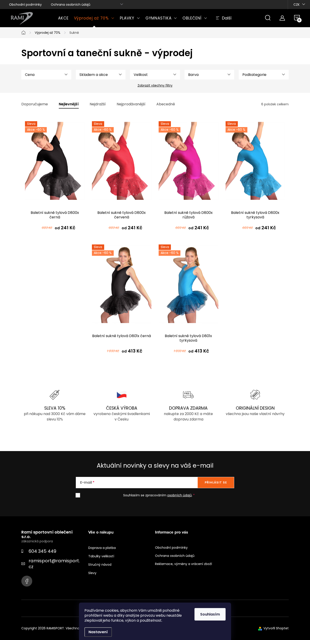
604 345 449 (42, 551)
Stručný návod (99, 564)
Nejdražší (98, 104)
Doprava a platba (102, 548)
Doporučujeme (34, 104)
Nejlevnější (69, 104)
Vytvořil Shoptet (276, 628)
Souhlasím (210, 614)
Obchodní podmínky (25, 4)
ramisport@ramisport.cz (54, 564)
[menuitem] (63, 18)
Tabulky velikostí (101, 556)
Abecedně (165, 104)
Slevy (92, 573)
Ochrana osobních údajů (70, 4)
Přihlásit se (216, 482)
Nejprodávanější (131, 104)
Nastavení (98, 632)
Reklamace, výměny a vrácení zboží (183, 564)
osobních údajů (179, 495)
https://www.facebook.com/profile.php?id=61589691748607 (26, 581)
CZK (296, 4)
